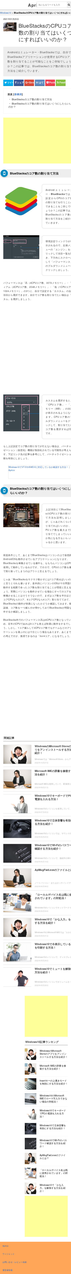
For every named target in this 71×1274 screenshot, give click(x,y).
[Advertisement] (46, 1016)
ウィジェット (8, 1253)
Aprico (35, 5)
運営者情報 (7, 1270)
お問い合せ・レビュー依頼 (14, 1262)
